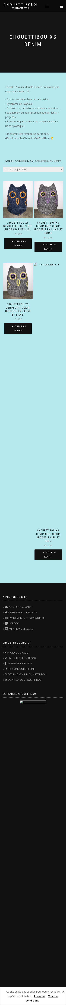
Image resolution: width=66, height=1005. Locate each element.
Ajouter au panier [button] (19, 243)
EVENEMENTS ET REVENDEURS (27, 618)
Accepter (39, 996)
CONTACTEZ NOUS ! (21, 607)
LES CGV (13, 623)
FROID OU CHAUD (18, 652)
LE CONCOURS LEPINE (22, 669)
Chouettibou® (21, 5)
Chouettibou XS (24, 160)
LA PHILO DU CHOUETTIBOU (25, 679)
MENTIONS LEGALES (21, 628)
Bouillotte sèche (20, 8)
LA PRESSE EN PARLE (19, 663)
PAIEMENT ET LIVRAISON (22, 612)
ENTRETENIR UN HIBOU (22, 658)
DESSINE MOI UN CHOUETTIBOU (27, 674)
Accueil (9, 160)
